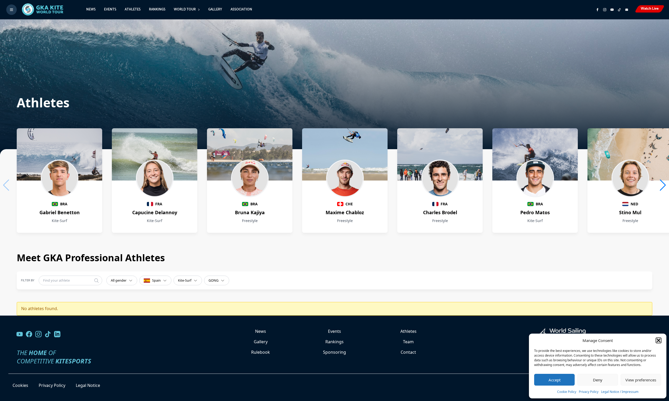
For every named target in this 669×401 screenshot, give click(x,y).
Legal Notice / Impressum (619, 392)
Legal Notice (88, 385)
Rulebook (260, 352)
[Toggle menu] (11, 9)
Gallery (215, 9)
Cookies (20, 385)
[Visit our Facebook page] (29, 334)
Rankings (157, 9)
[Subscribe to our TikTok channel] (619, 9)
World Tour (185, 9)
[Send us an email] (626, 9)
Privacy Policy (588, 392)
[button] (658, 340)
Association (241, 9)
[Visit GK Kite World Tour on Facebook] (597, 9)
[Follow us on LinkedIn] (57, 334)
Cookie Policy (566, 392)
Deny (597, 379)
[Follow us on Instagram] (604, 9)
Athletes (133, 9)
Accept (555, 379)
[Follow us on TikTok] (48, 334)
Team (408, 342)
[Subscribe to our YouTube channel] (612, 9)
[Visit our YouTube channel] (19, 334)
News (91, 9)
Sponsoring (334, 352)
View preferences (640, 379)
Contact (408, 352)
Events (110, 9)
